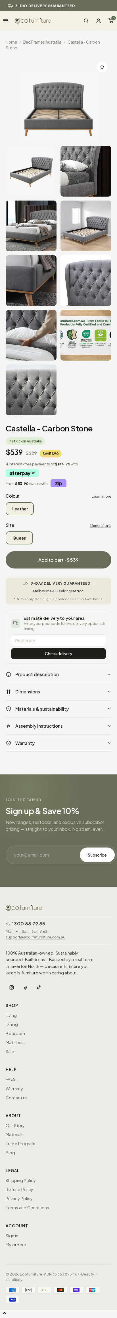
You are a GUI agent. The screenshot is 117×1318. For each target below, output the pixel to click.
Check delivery (58, 653)
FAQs (11, 1079)
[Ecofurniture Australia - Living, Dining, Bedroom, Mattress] (33, 21)
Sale (10, 1051)
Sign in (12, 1235)
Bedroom (15, 1033)
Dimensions (100, 525)
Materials (15, 1134)
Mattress (15, 1042)
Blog (10, 1152)
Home (11, 42)
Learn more (101, 496)
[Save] (102, 67)
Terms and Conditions (27, 1207)
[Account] (99, 21)
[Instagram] (12, 987)
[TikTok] (39, 987)
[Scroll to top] (4, 1313)
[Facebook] (25, 987)
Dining (12, 1024)
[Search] (86, 21)
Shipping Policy (21, 1180)
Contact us (17, 1097)
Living (11, 1015)
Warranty (14, 1088)
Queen (19, 537)
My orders (16, 1244)
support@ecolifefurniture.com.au (35, 936)
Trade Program (20, 1143)
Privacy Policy (19, 1198)
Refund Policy (19, 1189)
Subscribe (97, 855)
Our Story (15, 1125)
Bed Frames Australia (42, 42)
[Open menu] (5, 20)
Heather (20, 508)
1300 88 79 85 (28, 924)
